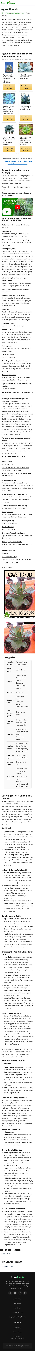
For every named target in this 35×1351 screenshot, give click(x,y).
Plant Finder (17, 1303)
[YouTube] (15, 1293)
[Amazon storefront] (25, 1293)
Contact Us (17, 1327)
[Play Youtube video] (17, 207)
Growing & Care (17, 1312)
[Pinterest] (10, 1293)
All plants (17, 1308)
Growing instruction (18, 13)
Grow (17, 1277)
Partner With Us (17, 1337)
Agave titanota (6, 1253)
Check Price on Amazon (9, 87)
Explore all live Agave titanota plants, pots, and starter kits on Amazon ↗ (17, 162)
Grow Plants (6, 13)
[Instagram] (20, 1293)
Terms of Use (17, 1332)
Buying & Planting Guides (17, 1317)
